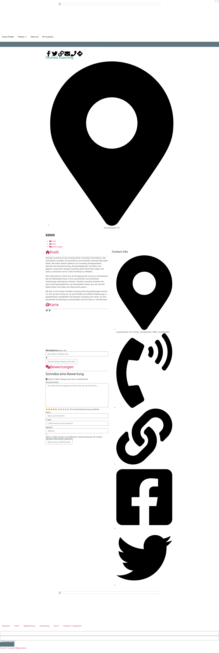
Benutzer (6, 626)
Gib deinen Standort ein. (56, 350)
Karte (54, 304)
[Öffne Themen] (26, 36)
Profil (54, 252)
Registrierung (29, 626)
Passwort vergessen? (72, 626)
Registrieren (21, 648)
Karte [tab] (53, 244)
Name (48, 412)
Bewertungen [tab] (57, 247)
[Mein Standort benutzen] (77, 357)
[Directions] (80, 53)
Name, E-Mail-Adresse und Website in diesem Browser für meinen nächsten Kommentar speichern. (74, 438)
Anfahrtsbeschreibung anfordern (62, 361)
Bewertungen (62, 367)
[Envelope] (67, 53)
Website (49, 427)
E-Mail (48, 420)
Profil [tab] (53, 241)
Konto (56, 626)
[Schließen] (217, 1)
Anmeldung (44, 626)
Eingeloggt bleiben (8, 641)
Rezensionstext (52, 382)
